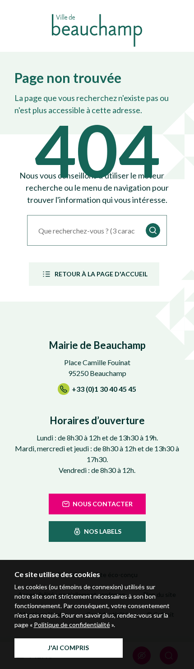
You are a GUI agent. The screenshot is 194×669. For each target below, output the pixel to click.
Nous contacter (103, 504)
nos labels (102, 531)
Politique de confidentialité (72, 624)
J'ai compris (68, 647)
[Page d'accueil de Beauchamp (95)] (97, 30)
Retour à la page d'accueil (101, 274)
